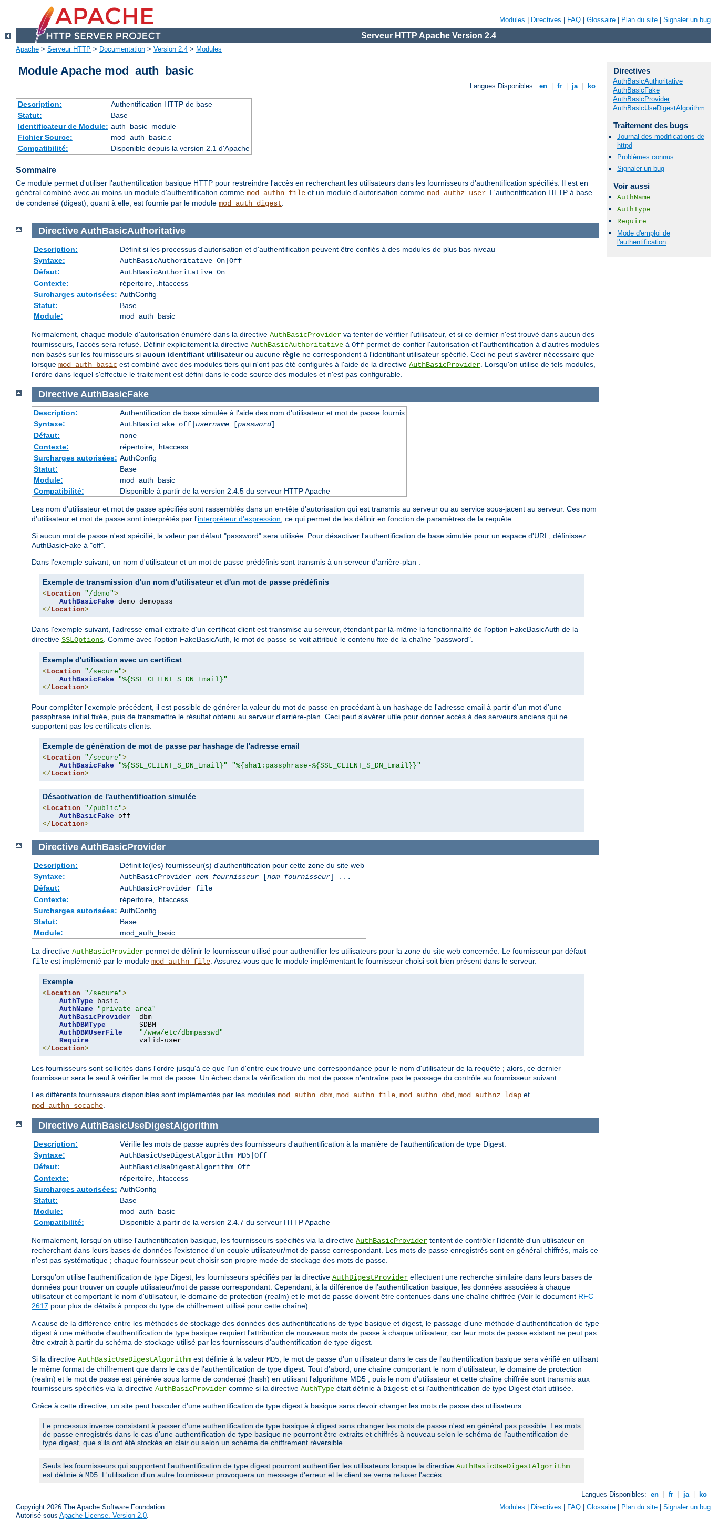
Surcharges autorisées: (75, 294)
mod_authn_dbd (426, 1095)
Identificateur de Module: (63, 126)
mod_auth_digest (250, 203)
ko (592, 86)
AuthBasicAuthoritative (648, 81)
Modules (512, 20)
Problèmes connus (645, 157)
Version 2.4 (170, 49)
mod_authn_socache (67, 1105)
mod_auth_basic (87, 365)
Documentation (122, 49)
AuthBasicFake (636, 90)
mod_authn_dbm (305, 1095)
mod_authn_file (276, 193)
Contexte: (51, 283)
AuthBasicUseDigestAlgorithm (659, 108)
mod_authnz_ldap (489, 1095)
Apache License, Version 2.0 (103, 1515)
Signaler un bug (687, 20)
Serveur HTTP (69, 49)
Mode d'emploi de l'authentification (643, 237)
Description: (40, 104)
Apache (27, 49)
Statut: (30, 115)
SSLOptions (82, 640)
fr (559, 86)
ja (575, 86)
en (543, 86)
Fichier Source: (45, 137)
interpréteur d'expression (239, 519)
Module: (48, 316)
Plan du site (639, 20)
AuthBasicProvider (305, 335)
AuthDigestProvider (370, 1277)
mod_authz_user (456, 193)
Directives (546, 20)
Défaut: (47, 272)
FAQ (574, 20)
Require (632, 222)
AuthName (634, 197)
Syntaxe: (49, 260)
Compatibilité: (43, 148)
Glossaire (601, 20)
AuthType (317, 1389)
